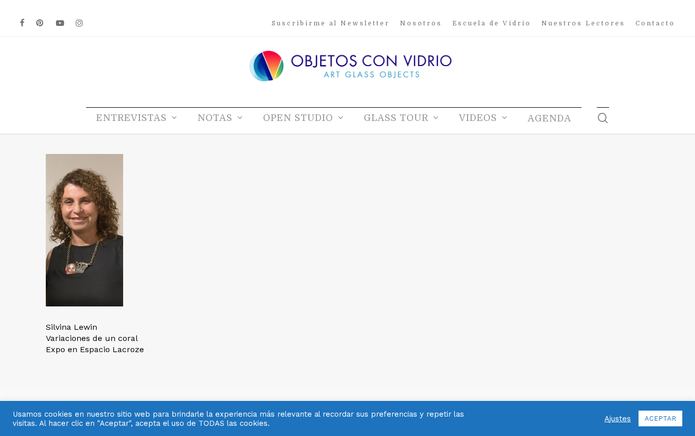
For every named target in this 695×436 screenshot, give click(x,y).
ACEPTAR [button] (660, 418)
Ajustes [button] (617, 418)
